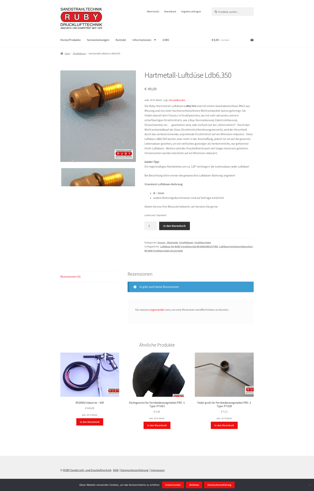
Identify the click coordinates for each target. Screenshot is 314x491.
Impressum (157, 470)
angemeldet (157, 309)
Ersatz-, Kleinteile (168, 242)
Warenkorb (170, 11)
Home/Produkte (70, 40)
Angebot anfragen (191, 11)
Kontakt (121, 40)
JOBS (165, 40)
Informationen (141, 40)
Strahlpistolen (202, 242)
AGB (115, 470)
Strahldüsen (79, 53)
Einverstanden (173, 484)
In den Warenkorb (174, 226)
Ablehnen (194, 484)
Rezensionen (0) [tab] (70, 276)
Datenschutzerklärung (134, 470)
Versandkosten (177, 100)
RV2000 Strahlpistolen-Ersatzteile (163, 250)
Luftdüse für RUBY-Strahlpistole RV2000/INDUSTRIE (189, 246)
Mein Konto (153, 11)
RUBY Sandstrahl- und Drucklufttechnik (87, 470)
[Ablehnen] (309, 485)
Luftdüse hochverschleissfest (236, 246)
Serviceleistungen (98, 40)
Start (67, 53)
